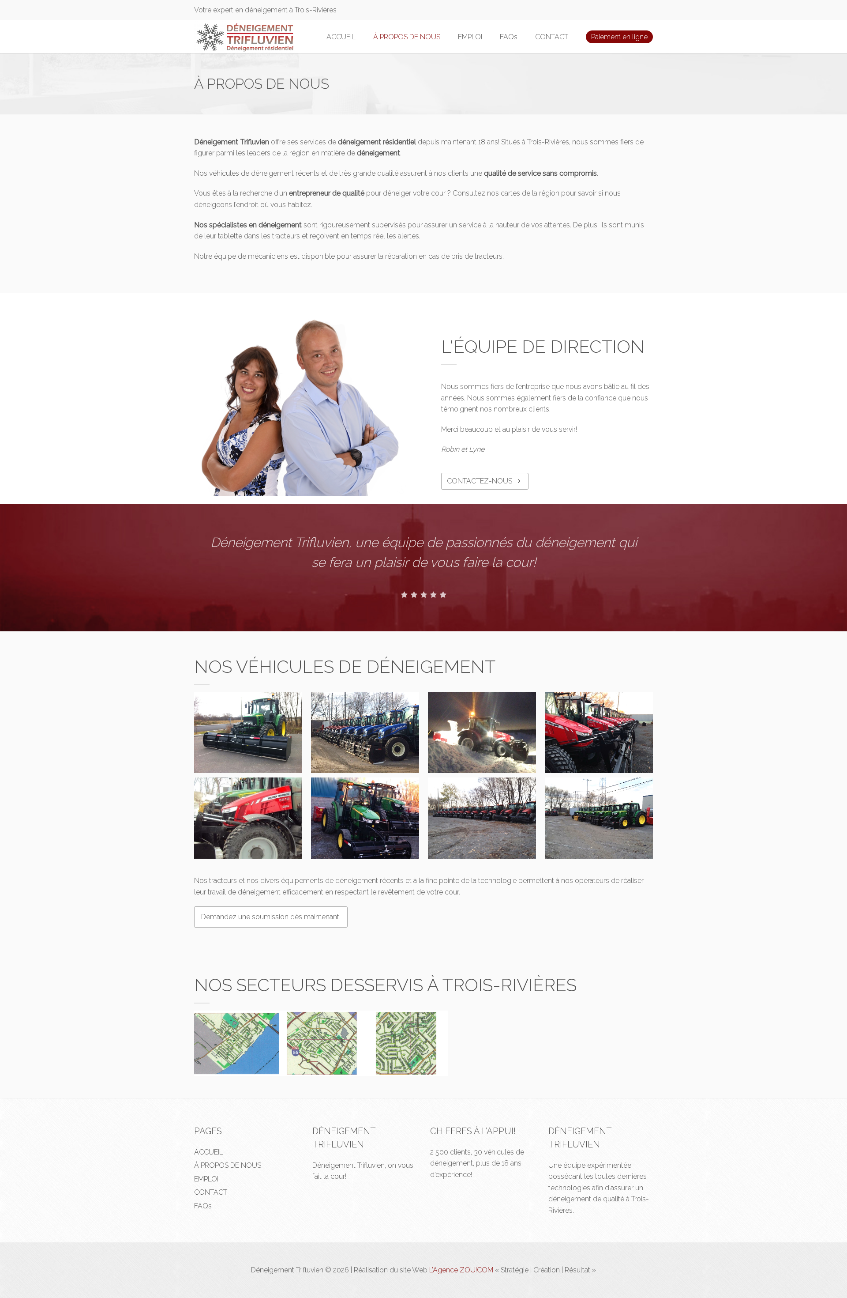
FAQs (508, 37)
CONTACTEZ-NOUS (480, 481)
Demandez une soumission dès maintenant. (271, 917)
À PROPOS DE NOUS (406, 37)
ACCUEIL (341, 37)
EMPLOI (470, 37)
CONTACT (551, 37)
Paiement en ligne (619, 37)
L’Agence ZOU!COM (461, 1270)
